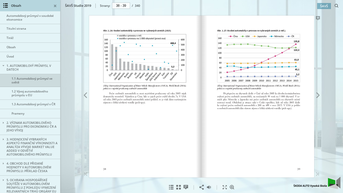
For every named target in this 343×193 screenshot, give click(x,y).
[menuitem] (336, 5)
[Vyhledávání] (336, 6)
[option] (30, 17)
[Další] (318, 96)
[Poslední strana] (317, 174)
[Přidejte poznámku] (318, 19)
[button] (317, 187)
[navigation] (121, 6)
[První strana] (85, 174)
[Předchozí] (85, 96)
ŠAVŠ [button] (324, 6)
